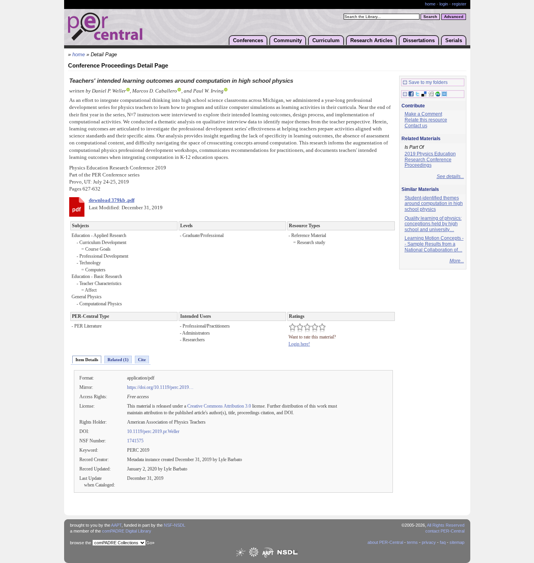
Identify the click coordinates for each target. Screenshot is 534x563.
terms (412, 542)
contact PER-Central (444, 531)
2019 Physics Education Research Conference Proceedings (430, 159)
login (443, 4)
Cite (142, 359)
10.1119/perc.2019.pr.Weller (153, 431)
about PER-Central (385, 542)
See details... (450, 176)
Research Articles (371, 40)
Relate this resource (426, 120)
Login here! (299, 344)
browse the (80, 542)
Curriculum (326, 40)
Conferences (248, 40)
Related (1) (118, 359)
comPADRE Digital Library (126, 531)
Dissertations (419, 40)
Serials (453, 40)
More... (457, 261)
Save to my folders (428, 82)
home (430, 4)
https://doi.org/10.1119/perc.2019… (160, 387)
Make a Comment (423, 114)
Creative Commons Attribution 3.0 (219, 406)
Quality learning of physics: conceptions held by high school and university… (433, 224)
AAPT (116, 525)
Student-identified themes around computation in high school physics (434, 203)
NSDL (179, 525)
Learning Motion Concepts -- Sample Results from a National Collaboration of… (434, 243)
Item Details (86, 359)
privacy (429, 542)
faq (443, 542)
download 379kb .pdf (111, 200)
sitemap (457, 542)
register (459, 4)
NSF (168, 525)
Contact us (416, 125)
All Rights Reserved (445, 525)
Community (288, 40)
